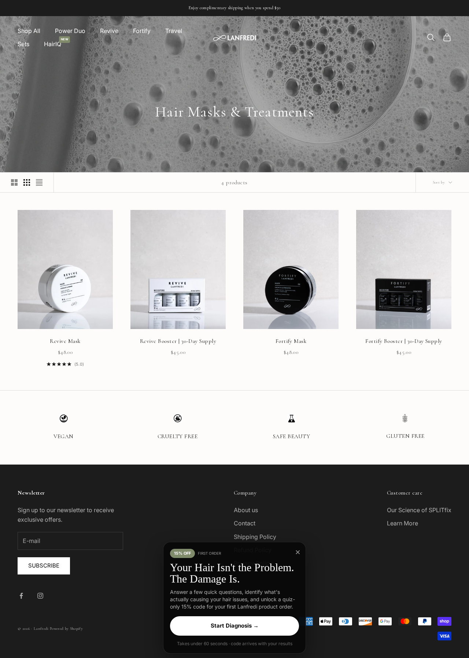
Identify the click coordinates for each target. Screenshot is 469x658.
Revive (109, 30)
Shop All (29, 30)
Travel (173, 30)
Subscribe (43, 565)
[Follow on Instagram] (40, 595)
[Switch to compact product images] (39, 182)
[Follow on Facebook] (21, 595)
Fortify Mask (291, 341)
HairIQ (52, 43)
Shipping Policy (255, 536)
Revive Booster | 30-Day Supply (178, 341)
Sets (23, 44)
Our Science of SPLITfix (419, 510)
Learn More (402, 523)
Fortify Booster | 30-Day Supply (403, 341)
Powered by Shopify (66, 628)
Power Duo (70, 30)
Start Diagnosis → (235, 625)
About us (246, 510)
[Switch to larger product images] (14, 182)
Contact (244, 523)
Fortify (142, 30)
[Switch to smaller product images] (26, 182)
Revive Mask (65, 341)
